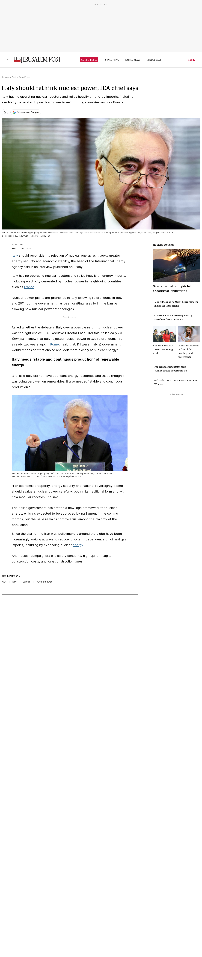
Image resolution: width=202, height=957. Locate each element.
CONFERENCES (89, 60)
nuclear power (44, 581)
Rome (54, 344)
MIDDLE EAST (154, 60)
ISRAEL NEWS (112, 60)
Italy (15, 255)
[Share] (5, 112)
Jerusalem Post (9, 77)
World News (24, 77)
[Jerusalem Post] (35, 59)
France (29, 287)
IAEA (4, 581)
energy (78, 545)
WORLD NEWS (132, 60)
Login (191, 59)
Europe (26, 581)
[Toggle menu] (6, 59)
